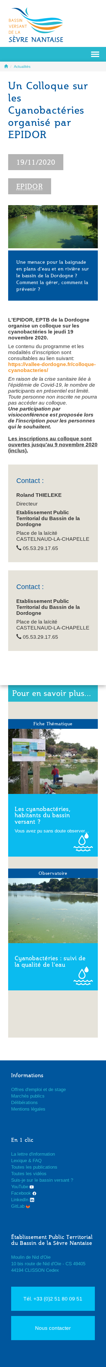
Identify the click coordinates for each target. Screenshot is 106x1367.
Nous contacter (53, 1328)
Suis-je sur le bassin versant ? (42, 1180)
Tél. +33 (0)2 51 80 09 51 (52, 1299)
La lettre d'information (33, 1154)
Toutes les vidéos (28, 1173)
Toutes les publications (34, 1167)
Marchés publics (28, 1096)
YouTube (20, 1186)
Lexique (19, 1160)
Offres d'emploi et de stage (38, 1089)
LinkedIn (20, 1199)
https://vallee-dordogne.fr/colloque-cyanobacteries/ (52, 367)
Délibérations (24, 1102)
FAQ (37, 1160)
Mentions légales (28, 1109)
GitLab (18, 1206)
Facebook (21, 1193)
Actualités (22, 66)
